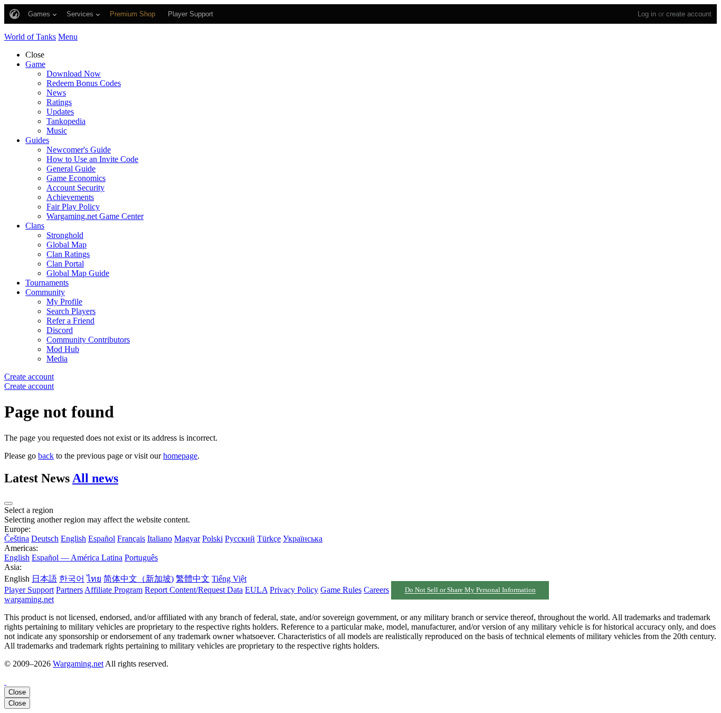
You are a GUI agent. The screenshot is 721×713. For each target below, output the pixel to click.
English (73, 538)
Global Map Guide (77, 273)
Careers (376, 589)
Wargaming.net (78, 663)
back (46, 455)
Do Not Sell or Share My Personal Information (470, 590)
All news (95, 478)
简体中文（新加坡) (138, 578)
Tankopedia (66, 121)
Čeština (16, 538)
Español (101, 538)
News (56, 92)
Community (45, 292)
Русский (240, 538)
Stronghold (64, 235)
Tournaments (47, 282)
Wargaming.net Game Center (95, 216)
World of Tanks (30, 36)
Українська (302, 538)
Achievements (70, 197)
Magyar (187, 538)
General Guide (71, 168)
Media (57, 358)
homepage (180, 455)
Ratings (59, 102)
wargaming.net (29, 599)
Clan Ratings (68, 254)
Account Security (75, 187)
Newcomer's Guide (78, 149)
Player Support (29, 589)
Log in (647, 14)
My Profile (64, 301)
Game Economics (76, 178)
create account (688, 14)
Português (141, 557)
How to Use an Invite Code (92, 159)
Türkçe (269, 538)
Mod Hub (62, 349)
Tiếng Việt (229, 578)
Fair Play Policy (73, 206)
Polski (212, 538)
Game (35, 64)
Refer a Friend (70, 320)
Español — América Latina (77, 557)
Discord (59, 330)
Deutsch (45, 538)
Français (131, 538)
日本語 (44, 578)
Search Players (71, 311)
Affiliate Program (113, 589)
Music (56, 130)
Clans (34, 225)
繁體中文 (193, 578)
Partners (69, 589)
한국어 (71, 578)
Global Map (66, 244)
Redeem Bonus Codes (83, 83)
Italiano (159, 538)
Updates (60, 111)
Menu (68, 36)
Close (17, 692)
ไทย (94, 578)
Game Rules (341, 589)
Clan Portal (65, 263)
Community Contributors (88, 339)
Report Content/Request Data (194, 589)
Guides (37, 140)
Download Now (73, 73)
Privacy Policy (294, 589)
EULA (256, 589)
